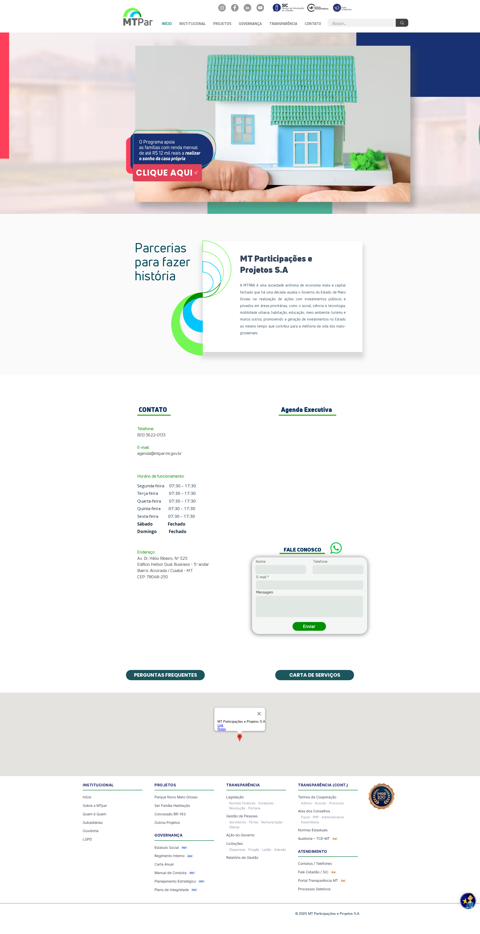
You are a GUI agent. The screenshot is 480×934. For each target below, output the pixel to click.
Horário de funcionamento (160, 476)
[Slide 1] (235, 201)
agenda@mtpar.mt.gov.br (159, 453)
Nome (261, 561)
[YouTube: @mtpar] (260, 7)
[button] (193, 23)
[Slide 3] (240, 201)
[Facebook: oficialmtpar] (234, 7)
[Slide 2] (244, 201)
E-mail (261, 577)
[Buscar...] (402, 23)
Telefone (320, 561)
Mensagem (264, 592)
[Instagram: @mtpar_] (222, 7)
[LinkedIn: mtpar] (247, 7)
